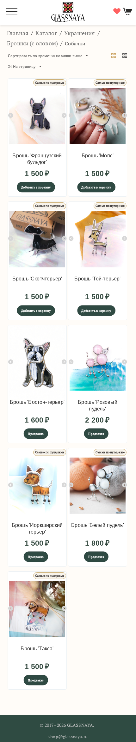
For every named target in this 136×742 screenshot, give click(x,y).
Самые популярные (49, 83)
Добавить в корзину (36, 187)
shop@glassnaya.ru (68, 736)
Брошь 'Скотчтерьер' (37, 278)
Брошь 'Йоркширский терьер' (37, 528)
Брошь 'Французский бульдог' (37, 159)
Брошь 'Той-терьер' (97, 278)
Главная (17, 33)
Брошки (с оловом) (32, 43)
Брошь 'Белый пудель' (97, 525)
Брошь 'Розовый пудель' (97, 405)
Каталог (46, 33)
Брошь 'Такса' (37, 648)
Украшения (79, 33)
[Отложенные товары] (116, 11)
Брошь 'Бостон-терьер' (37, 402)
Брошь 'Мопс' (98, 155)
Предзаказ (36, 434)
